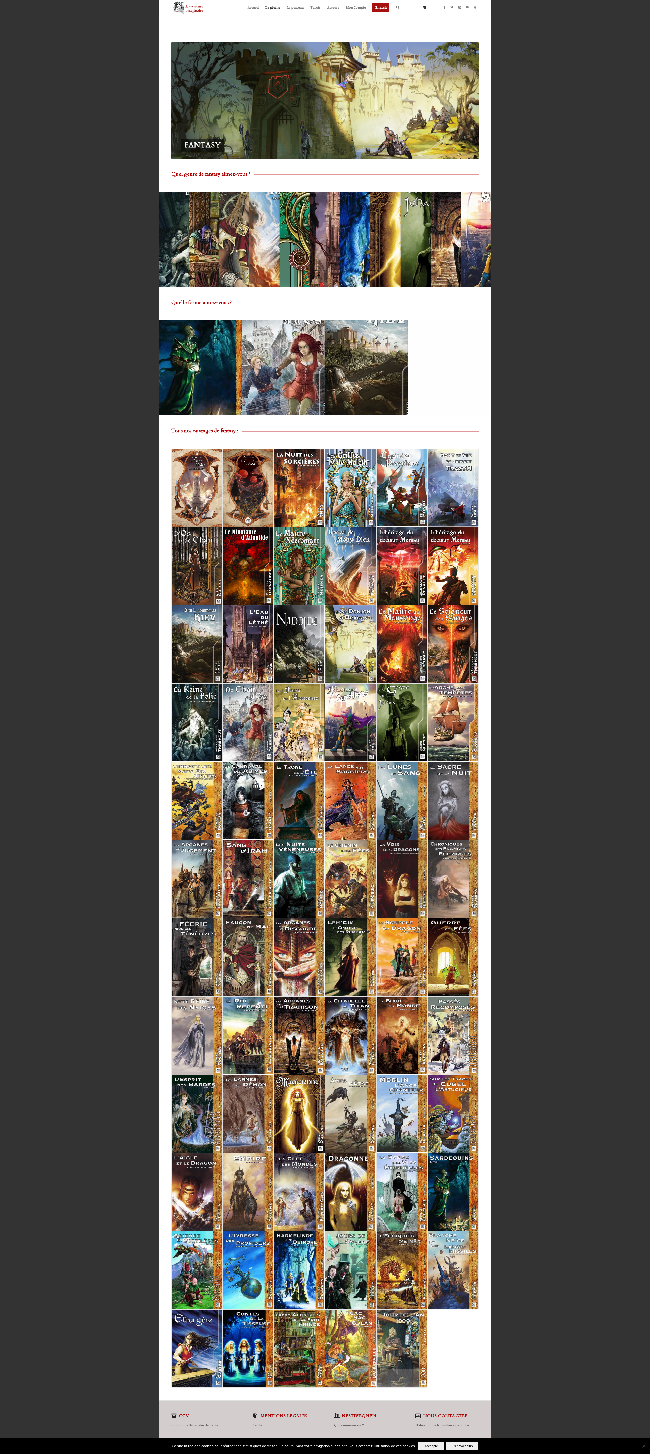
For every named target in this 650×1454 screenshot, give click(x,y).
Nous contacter (445, 1416)
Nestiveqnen (359, 1416)
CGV (184, 1416)
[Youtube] (475, 7)
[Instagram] (459, 7)
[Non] (643, 1446)
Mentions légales (284, 1416)
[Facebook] (444, 7)
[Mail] (467, 7)
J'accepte (431, 1446)
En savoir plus (462, 1446)
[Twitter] (452, 7)
